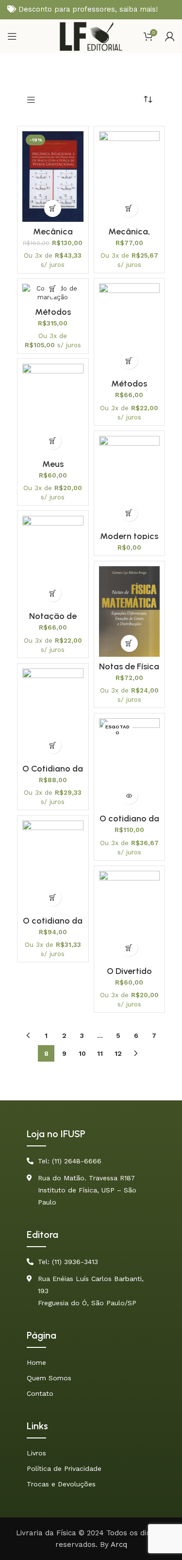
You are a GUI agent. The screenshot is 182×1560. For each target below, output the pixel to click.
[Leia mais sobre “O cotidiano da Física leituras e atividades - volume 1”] (129, 795)
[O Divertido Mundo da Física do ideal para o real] (129, 916)
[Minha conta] (170, 36)
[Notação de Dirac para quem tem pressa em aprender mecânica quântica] (52, 561)
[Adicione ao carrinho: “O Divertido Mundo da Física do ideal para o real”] (129, 947)
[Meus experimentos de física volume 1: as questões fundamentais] (52, 409)
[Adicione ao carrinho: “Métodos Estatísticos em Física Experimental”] (129, 360)
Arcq (119, 1544)
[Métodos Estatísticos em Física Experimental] (129, 328)
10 (82, 1053)
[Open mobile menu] (12, 36)
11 (100, 1053)
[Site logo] (91, 35)
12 (118, 1053)
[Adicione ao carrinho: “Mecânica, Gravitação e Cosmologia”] (129, 208)
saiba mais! (138, 9)
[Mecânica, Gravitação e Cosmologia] (129, 176)
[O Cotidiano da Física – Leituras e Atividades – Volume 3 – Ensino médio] (52, 713)
